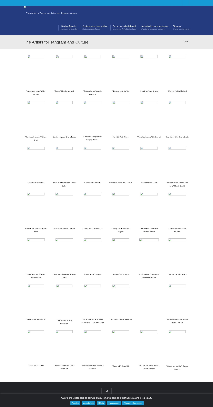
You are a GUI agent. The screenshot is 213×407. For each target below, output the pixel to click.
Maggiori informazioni (133, 403)
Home (186, 42)
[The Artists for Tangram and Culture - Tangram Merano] (50, 13)
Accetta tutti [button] (88, 403)
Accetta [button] (75, 403)
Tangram (182, 27)
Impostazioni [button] (114, 403)
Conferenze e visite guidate (95, 27)
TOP (107, 391)
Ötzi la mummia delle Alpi (124, 27)
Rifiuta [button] (101, 403)
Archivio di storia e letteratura (154, 27)
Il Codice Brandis (69, 27)
